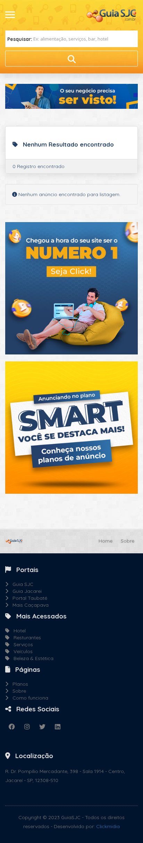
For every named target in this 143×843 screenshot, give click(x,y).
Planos (18, 684)
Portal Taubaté (27, 598)
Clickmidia (108, 826)
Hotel (17, 630)
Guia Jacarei (25, 591)
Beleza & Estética (31, 658)
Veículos (21, 651)
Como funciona (28, 698)
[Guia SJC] (112, 15)
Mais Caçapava (28, 605)
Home (105, 541)
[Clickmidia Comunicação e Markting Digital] (71, 287)
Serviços (21, 644)
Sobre (127, 541)
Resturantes (25, 637)
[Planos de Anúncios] (71, 427)
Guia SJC (20, 584)
